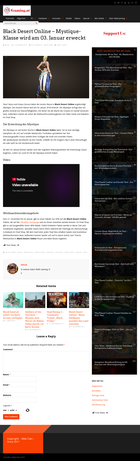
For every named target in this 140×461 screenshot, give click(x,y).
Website (7, 395)
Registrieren (97, 386)
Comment (8, 349)
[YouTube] (125, 2)
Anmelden (96, 390)
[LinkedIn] (129, 2)
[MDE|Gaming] (17, 15)
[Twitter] (118, 2)
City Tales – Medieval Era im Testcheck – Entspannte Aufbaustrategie (114, 347)
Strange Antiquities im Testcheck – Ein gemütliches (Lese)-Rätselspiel (113, 150)
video (85, 252)
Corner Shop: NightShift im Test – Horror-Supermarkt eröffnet (111, 232)
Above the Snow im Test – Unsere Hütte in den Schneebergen (114, 134)
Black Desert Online (14, 252)
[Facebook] (121, 2)
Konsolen (56, 18)
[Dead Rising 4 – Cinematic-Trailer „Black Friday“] (57, 307)
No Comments (36, 45)
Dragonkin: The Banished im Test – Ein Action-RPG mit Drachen (113, 69)
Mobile (69, 18)
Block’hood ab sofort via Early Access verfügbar (13, 315)
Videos (77, 18)
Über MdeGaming (117, 18)
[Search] (36, 23)
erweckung (28, 252)
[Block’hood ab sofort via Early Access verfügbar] (13, 307)
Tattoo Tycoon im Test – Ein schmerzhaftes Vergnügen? (108, 85)
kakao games (40, 252)
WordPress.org (98, 404)
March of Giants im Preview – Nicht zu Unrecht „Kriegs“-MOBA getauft (113, 216)
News (59, 45)
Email (5, 385)
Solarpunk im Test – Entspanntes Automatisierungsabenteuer (110, 249)
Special (86, 18)
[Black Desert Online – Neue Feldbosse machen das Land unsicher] (79, 307)
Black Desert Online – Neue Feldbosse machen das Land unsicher (78, 318)
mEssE (7, 45)
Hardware (42, 18)
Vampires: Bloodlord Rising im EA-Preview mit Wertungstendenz (111, 363)
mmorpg (50, 252)
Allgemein (21, 18)
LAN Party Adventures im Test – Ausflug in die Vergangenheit (114, 298)
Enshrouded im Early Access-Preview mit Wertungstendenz (113, 167)
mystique (59, 252)
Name (6, 374)
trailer (78, 252)
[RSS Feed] (115, 2)
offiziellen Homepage (29, 222)
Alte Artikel (99, 18)
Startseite (10, 18)
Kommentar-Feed (100, 400)
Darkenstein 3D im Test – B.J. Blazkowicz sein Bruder (114, 55)
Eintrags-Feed (98, 395)
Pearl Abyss (69, 252)
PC (32, 18)
